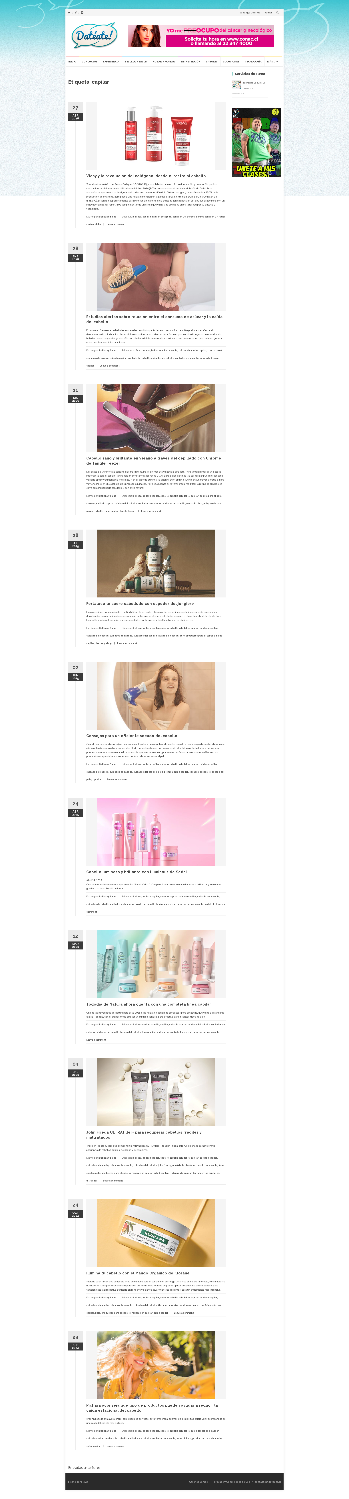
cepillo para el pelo (211, 495)
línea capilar (149, 1032)
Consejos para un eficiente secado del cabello (131, 736)
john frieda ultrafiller (184, 1165)
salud (209, 358)
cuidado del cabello (139, 358)
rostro (90, 224)
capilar (156, 216)
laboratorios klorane (179, 1305)
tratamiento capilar (180, 1172)
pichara (168, 771)
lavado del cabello (168, 635)
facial (222, 216)
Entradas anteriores (84, 1467)
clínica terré (215, 350)
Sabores (212, 61)
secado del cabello (200, 771)
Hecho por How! (78, 1481)
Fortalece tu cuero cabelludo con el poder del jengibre (140, 603)
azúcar (137, 350)
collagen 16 (179, 216)
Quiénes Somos (198, 1481)
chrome (90, 503)
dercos (191, 216)
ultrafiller (91, 1180)
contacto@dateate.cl (268, 1481)
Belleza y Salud (136, 61)
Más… (271, 61)
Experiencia (111, 61)
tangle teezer (128, 511)
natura (161, 1032)
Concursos (89, 61)
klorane (162, 1305)
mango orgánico (201, 1305)
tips (99, 779)
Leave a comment (116, 224)
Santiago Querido (250, 12)
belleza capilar (159, 350)
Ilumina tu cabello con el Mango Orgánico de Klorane (138, 1273)
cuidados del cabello (186, 358)
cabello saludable (180, 495)
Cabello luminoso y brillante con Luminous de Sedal (136, 872)
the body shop (103, 643)
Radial (268, 12)
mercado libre (194, 503)
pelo (202, 358)
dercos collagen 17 (207, 216)
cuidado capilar (118, 358)
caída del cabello (188, 350)
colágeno (166, 216)
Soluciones (231, 61)
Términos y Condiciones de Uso (231, 1481)
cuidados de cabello (162, 358)
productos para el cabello (200, 635)
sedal (207, 904)
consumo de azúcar (97, 358)
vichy (98, 224)
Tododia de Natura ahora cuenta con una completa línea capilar (148, 1004)
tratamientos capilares (206, 1172)
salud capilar (111, 511)
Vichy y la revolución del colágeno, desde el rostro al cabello (146, 176)
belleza (137, 216)
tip (94, 779)
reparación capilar (142, 1172)
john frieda (164, 1165)
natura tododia (174, 1032)
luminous (161, 904)
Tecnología (253, 61)
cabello (147, 216)
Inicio (72, 61)
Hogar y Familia (164, 61)
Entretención (190, 61)
